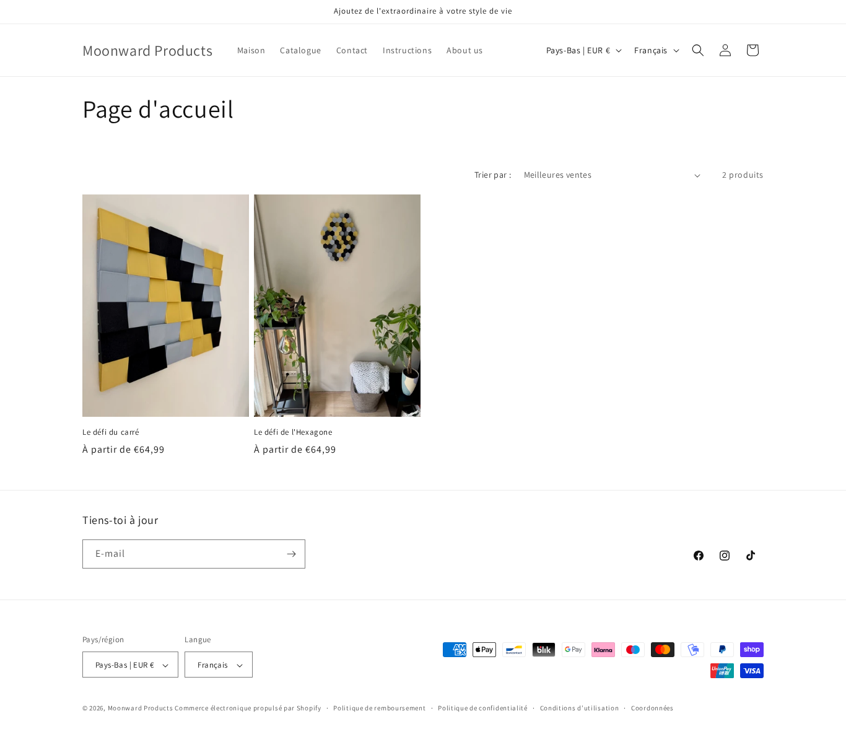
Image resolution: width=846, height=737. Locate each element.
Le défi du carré (110, 432)
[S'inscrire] (291, 554)
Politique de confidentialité (483, 708)
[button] (698, 50)
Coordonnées (652, 708)
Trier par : (492, 174)
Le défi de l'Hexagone (293, 432)
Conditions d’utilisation (579, 708)
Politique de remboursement (379, 708)
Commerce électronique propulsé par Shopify (248, 708)
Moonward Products (140, 708)
